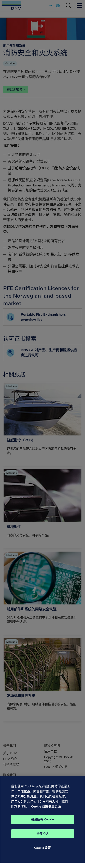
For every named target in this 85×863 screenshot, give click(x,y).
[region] (42, 819)
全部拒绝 (43, 833)
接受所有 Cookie (42, 819)
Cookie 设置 (42, 848)
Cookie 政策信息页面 (46, 806)
